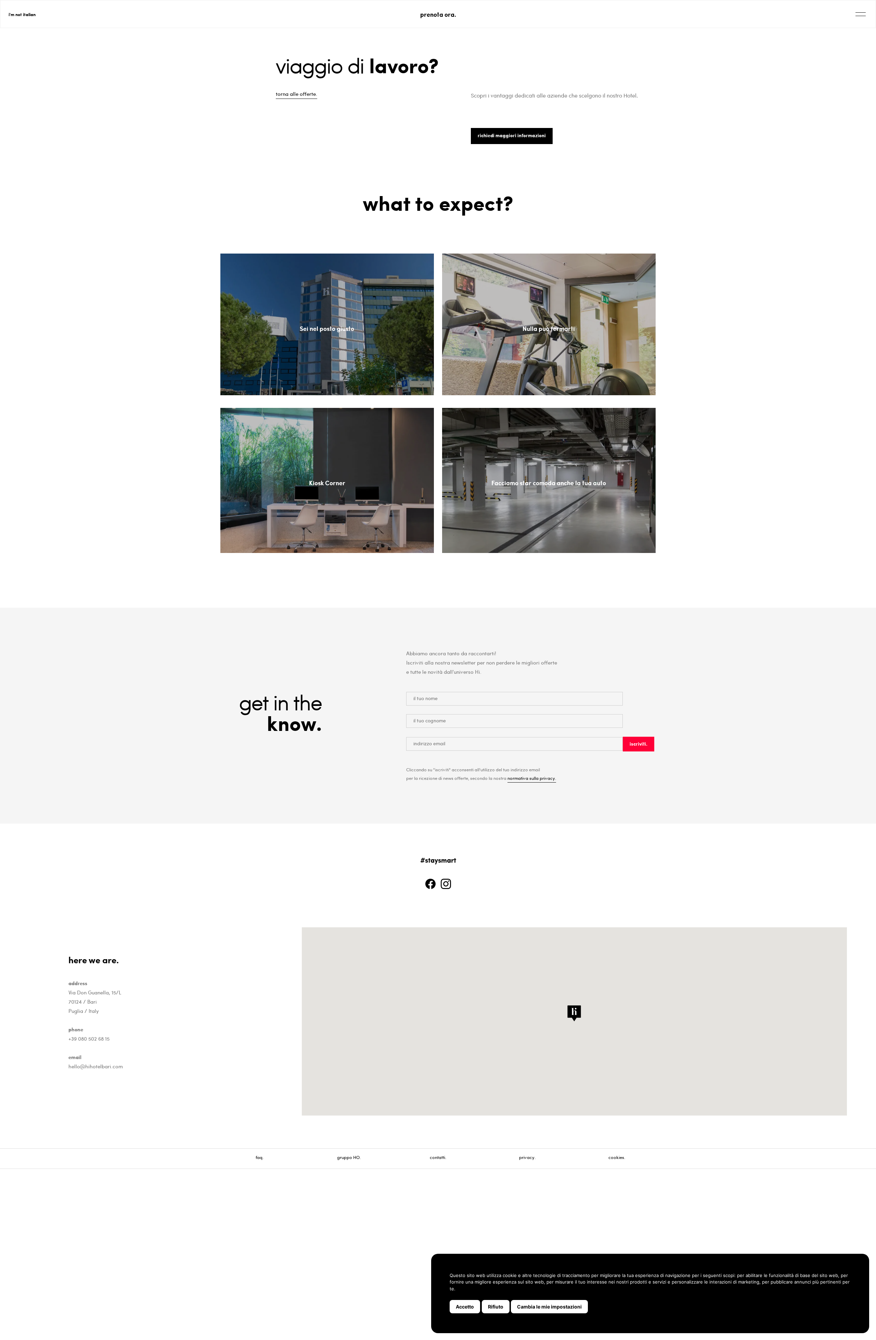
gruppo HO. (349, 1157)
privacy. (527, 1157)
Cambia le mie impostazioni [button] (549, 1307)
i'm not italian (22, 14)
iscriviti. (638, 743)
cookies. (616, 1157)
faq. (259, 1157)
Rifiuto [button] (495, 1307)
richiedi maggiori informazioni (512, 135)
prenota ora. (438, 14)
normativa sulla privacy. (531, 778)
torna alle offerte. (296, 94)
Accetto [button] (465, 1307)
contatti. (438, 1157)
